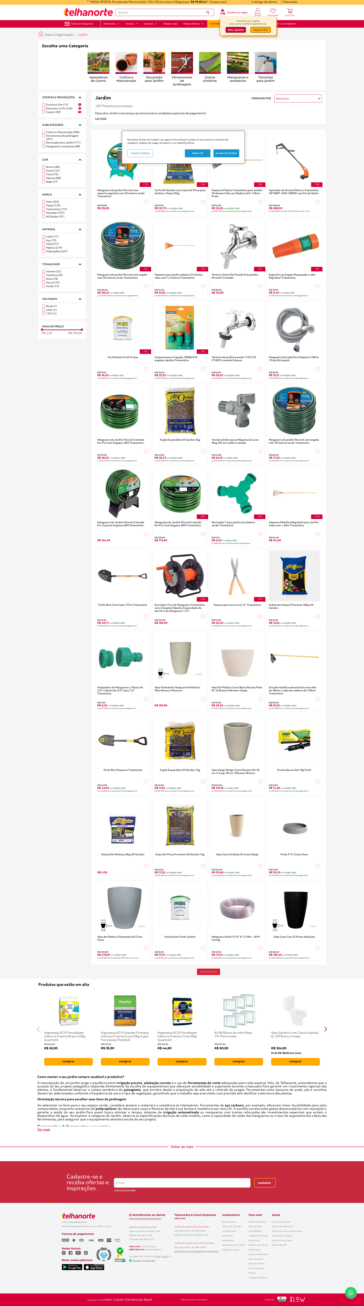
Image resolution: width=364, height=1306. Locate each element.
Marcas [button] (130, 23)
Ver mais (43, 1129)
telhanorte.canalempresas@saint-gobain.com (196, 1251)
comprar (68, 1061)
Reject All (197, 153)
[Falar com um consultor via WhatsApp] (350, 1292)
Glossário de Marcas (258, 1245)
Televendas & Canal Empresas (195, 1214)
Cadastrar (264, 1183)
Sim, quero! (236, 30)
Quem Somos (228, 1222)
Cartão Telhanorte (257, 1222)
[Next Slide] (325, 1029)
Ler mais (101, 118)
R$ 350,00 (75, 333)
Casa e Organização (59, 34)
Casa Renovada (256, 1259)
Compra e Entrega (281, 1222)
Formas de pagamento (283, 1226)
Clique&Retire (255, 1231)
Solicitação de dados (282, 1235)
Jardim (83, 34)
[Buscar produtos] (208, 12)
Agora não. (260, 30)
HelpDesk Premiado (258, 1235)
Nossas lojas (228, 1240)
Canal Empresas (256, 1268)
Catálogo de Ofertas (258, 1277)
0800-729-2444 (136, 1249)
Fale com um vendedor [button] (282, 23)
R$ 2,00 (47, 333)
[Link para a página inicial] (40, 33)
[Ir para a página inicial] (88, 12)
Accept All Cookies (226, 153)
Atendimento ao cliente (233, 1245)
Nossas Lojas (171, 23)
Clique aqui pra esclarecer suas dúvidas (145, 1218)
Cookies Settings (140, 153)
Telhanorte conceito (231, 1226)
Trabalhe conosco (230, 1249)
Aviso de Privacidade (125, 1190)
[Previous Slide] (38, 1029)
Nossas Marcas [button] (191, 23)
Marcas (252, 1273)
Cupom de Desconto (258, 1254)
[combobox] (164, 12)
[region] (183, 147)
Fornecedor (227, 1235)
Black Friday (254, 1249)
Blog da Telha (255, 1226)
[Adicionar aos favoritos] (146, 202)
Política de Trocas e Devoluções (287, 1231)
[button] (82, 24)
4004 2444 (134, 1246)
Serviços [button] (148, 23)
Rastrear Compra (257, 1263)
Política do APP (279, 1245)
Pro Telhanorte (229, 1231)
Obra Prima (254, 1240)
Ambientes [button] (109, 23)
